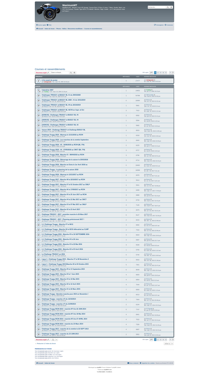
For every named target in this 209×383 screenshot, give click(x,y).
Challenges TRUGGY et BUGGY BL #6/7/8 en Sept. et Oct (63, 110)
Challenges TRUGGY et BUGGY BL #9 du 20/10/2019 (61, 105)
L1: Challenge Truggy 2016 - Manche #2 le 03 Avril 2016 (62, 249)
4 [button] (163, 72)
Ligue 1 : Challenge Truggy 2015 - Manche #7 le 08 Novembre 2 (65, 259)
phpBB (99, 367)
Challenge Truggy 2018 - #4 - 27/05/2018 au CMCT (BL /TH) (63, 150)
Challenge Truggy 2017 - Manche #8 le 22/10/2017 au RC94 (63, 179)
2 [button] (157, 72)
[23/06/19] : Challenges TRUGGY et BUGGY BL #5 (60, 115)
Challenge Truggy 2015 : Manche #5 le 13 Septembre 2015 (63, 269)
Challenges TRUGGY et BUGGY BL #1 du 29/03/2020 (61, 95)
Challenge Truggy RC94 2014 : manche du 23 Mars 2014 (62, 324)
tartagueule (47, 82)
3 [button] (160, 72)
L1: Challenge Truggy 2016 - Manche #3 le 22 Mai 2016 (62, 244)
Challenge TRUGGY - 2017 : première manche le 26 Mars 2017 (65, 214)
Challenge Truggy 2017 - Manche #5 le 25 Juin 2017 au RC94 (64, 194)
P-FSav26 (149, 308)
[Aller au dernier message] (155, 80)
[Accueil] (48, 12)
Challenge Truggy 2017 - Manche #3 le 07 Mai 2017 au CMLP (64, 204)
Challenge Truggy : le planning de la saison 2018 (60, 170)
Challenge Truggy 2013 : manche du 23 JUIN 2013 (60, 334)
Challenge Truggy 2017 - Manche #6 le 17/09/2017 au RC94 (63, 189)
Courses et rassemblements (50, 69)
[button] (151, 72)
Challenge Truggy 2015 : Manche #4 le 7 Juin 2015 (60, 274)
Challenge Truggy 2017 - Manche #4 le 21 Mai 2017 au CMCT (64, 199)
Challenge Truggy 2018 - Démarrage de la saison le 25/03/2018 (65, 160)
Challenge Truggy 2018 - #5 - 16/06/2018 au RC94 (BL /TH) (63, 145)
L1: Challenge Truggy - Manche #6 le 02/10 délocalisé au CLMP (65, 229)
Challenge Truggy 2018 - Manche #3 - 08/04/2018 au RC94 (63, 155)
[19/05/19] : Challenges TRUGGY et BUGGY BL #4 (60, 120)
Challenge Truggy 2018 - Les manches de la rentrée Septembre (65, 140)
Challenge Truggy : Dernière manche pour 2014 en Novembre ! (65, 294)
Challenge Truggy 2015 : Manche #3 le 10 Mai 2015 (60, 279)
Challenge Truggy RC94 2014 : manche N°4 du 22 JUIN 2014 (64, 309)
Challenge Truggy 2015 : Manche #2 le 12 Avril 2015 (61, 284)
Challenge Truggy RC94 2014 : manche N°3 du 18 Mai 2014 (63, 314)
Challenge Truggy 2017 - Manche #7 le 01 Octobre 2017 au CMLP (66, 184)
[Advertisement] (104, 49)
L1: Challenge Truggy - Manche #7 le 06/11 (57, 224)
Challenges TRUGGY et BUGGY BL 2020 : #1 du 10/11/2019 (63, 100)
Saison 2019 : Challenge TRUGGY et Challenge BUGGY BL (63, 130)
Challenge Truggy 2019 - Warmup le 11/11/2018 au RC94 (62, 135)
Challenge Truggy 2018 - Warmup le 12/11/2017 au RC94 (62, 174)
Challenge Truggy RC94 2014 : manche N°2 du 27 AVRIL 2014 (64, 319)
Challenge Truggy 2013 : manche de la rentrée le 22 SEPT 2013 (65, 329)
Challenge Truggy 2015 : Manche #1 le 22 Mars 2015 (61, 289)
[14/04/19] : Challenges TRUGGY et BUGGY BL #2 (60, 125)
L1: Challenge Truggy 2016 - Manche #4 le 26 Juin (60, 239)
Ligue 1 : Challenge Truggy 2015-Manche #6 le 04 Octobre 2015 (65, 264)
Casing (46, 91)
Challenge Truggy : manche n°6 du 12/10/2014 (59, 299)
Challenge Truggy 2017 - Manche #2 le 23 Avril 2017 (61, 209)
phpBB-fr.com (108, 369)
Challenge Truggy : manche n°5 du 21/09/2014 (59, 304)
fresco (46, 96)
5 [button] (165, 72)
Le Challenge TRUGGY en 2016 (53, 254)
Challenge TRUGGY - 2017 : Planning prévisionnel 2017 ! (63, 219)
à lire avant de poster (49, 80)
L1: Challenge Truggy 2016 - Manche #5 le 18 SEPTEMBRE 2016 (65, 234)
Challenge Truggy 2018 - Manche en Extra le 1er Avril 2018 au (64, 165)
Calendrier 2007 (47, 90)
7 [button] (170, 72)
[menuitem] (49, 25)
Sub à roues (149, 95)
